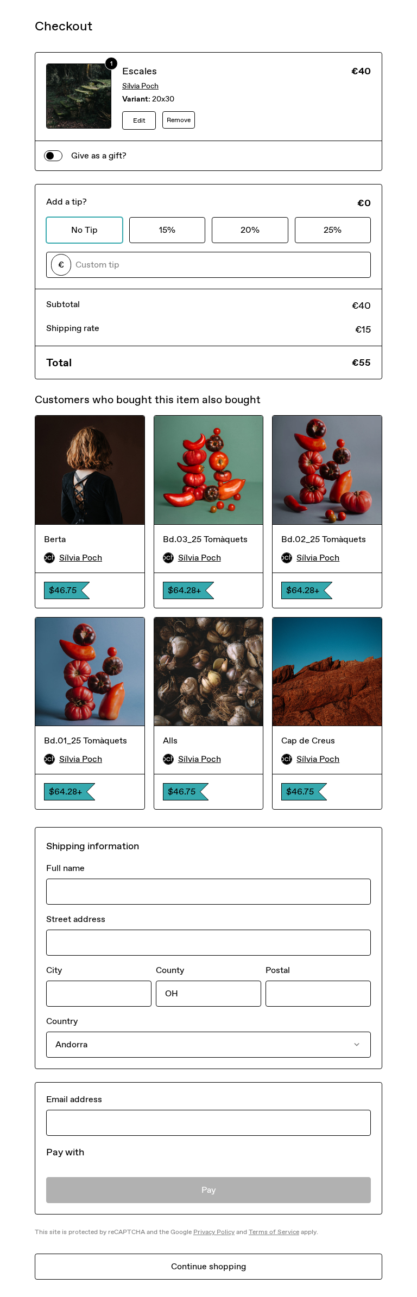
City (54, 970)
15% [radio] (167, 230)
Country (62, 1021)
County (170, 970)
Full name (65, 868)
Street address (75, 919)
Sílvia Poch (140, 86)
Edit (139, 120)
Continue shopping (208, 1266)
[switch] (53, 155)
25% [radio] (333, 230)
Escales (139, 71)
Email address (74, 1099)
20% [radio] (250, 230)
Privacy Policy (214, 1232)
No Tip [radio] (84, 230)
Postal (278, 970)
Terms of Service (274, 1232)
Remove (179, 120)
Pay (208, 1190)
